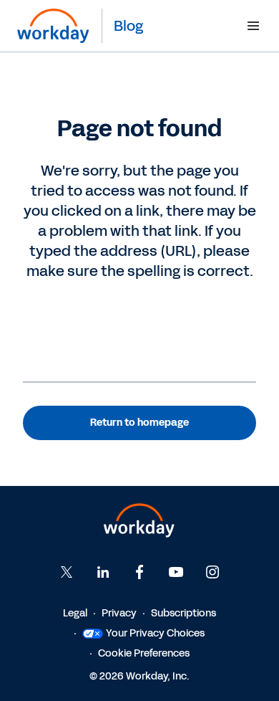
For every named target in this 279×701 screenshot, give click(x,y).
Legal (75, 613)
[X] (66, 572)
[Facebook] (139, 572)
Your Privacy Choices (155, 633)
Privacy (119, 613)
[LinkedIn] (103, 572)
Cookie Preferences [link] (144, 653)
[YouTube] (176, 572)
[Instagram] (212, 572)
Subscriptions (183, 613)
